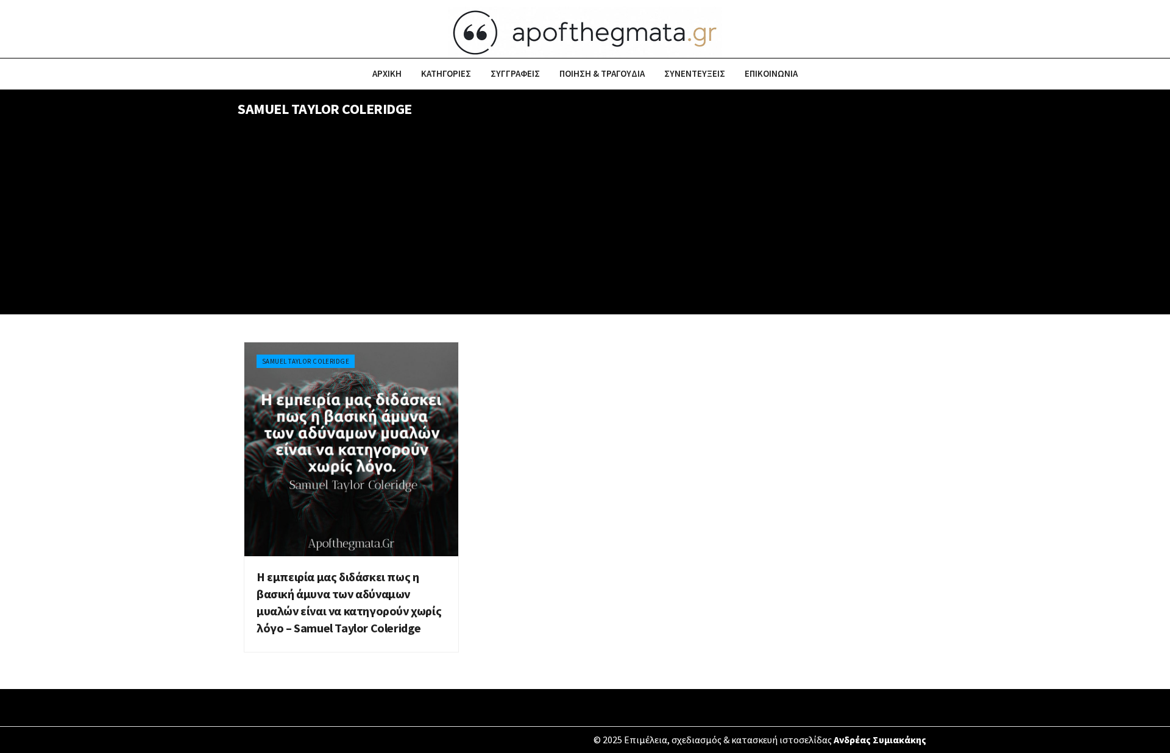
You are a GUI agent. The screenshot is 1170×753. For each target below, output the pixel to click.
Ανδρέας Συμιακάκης (880, 740)
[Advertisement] (585, 223)
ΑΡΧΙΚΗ (387, 73)
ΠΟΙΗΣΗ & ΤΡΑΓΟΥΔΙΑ (602, 73)
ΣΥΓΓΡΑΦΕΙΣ (515, 73)
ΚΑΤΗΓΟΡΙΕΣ (446, 73)
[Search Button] (927, 73)
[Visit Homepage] (585, 29)
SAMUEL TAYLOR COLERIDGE (305, 361)
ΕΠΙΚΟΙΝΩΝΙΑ (771, 73)
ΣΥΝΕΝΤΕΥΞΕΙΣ (694, 73)
